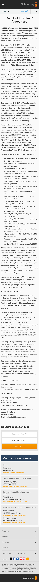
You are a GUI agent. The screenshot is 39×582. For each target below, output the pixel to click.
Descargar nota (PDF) (19, 434)
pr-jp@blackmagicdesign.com (13, 472)
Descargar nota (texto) (19, 440)
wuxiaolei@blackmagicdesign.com (15, 486)
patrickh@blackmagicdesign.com (15, 501)
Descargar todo (19, 446)
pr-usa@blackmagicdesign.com (14, 515)
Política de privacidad (27, 571)
